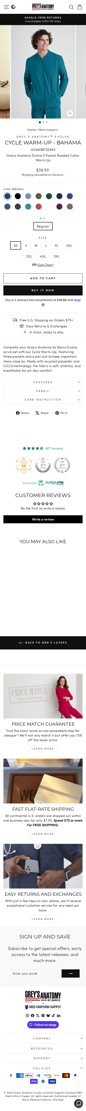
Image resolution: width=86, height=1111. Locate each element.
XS (16, 245)
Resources (42, 1048)
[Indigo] (59, 196)
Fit (43, 218)
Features (43, 382)
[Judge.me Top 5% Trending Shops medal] (62, 465)
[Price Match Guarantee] (43, 696)
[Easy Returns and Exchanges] (43, 866)
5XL (57, 256)
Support (42, 1058)
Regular (43, 226)
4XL (43, 256)
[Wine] (59, 207)
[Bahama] (7, 196)
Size (43, 237)
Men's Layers (48, 130)
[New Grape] (70, 196)
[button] (78, 1103)
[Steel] (18, 207)
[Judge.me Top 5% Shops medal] (43, 465)
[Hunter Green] (49, 196)
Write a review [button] (43, 519)
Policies (42, 1068)
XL (57, 245)
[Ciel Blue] (28, 196)
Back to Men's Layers (45, 642)
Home (31, 130)
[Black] (18, 196)
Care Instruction (43, 399)
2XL (69, 245)
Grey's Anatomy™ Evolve (42, 136)
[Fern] (39, 196)
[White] (49, 207)
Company (42, 1038)
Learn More (43, 748)
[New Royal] (7, 207)
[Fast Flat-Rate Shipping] (43, 781)
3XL (29, 256)
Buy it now (43, 290)
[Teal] (28, 207)
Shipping (27, 175)
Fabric (43, 391)
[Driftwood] (70, 207)
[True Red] (39, 207)
